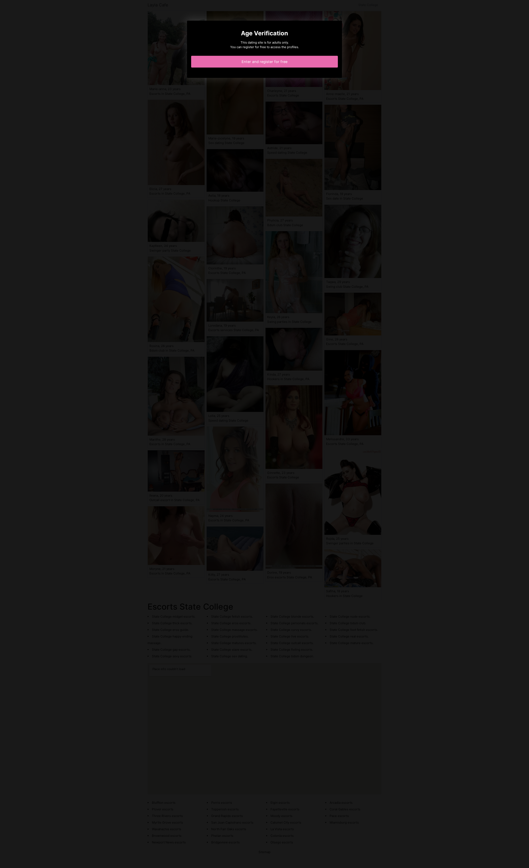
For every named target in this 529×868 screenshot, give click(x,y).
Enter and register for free (264, 61)
